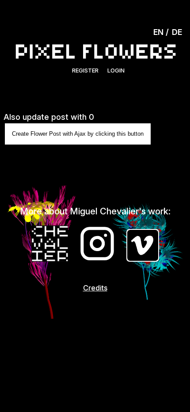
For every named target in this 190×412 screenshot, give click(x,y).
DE (177, 32)
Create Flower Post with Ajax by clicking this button (78, 133)
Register (85, 70)
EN (158, 32)
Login (116, 70)
